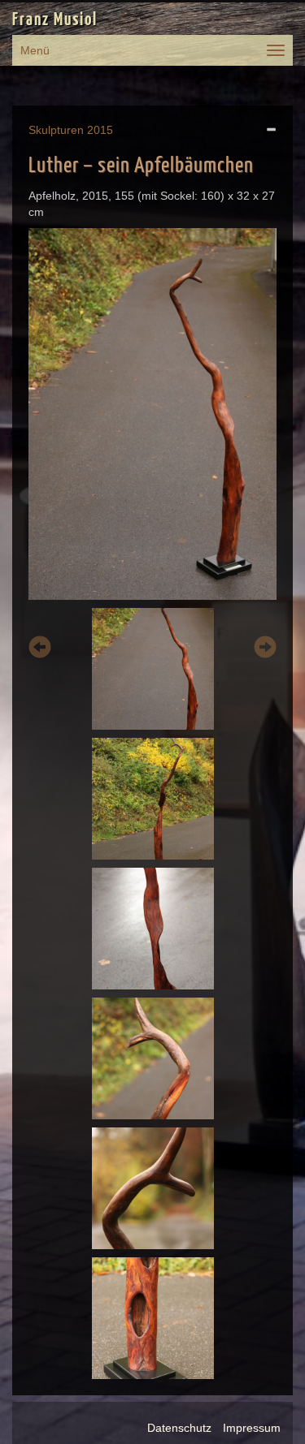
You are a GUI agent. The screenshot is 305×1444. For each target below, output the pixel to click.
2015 (100, 129)
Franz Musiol (55, 20)
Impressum (252, 1427)
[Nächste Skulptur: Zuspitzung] (265, 649)
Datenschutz (179, 1427)
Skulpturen (56, 129)
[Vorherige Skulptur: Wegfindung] (39, 649)
